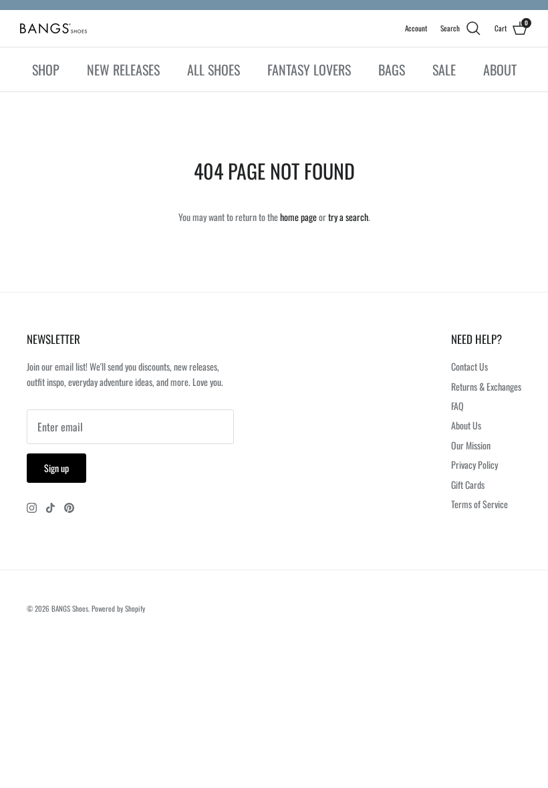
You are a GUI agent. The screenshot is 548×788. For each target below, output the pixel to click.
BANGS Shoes (69, 608)
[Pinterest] (69, 508)
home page (298, 217)
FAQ (457, 406)
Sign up (56, 468)
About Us (466, 425)
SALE (444, 69)
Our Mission (471, 445)
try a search (348, 217)
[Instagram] (32, 508)
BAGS (391, 69)
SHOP (45, 69)
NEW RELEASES (123, 69)
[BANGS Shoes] (53, 28)
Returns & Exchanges (486, 386)
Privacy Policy (474, 464)
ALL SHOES (213, 69)
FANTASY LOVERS (309, 69)
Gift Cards (468, 484)
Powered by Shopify (118, 608)
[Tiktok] (50, 508)
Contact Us (469, 366)
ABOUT (500, 69)
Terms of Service (479, 504)
